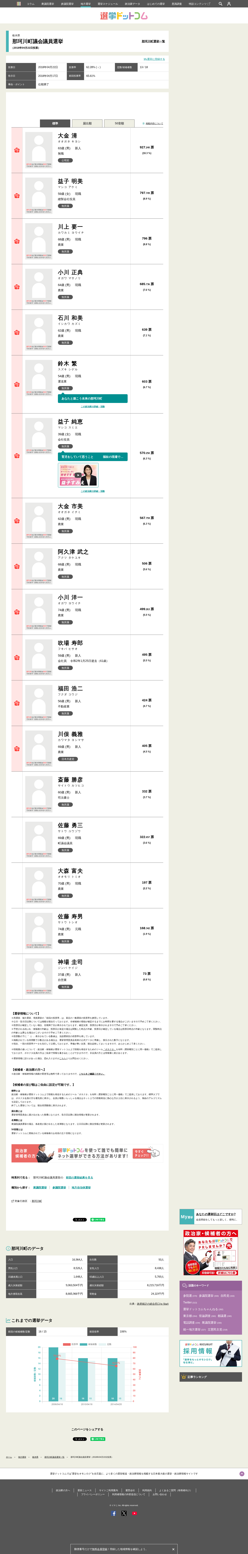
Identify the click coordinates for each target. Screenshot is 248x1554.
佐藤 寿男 (70, 918)
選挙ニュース (85, 1490)
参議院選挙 (67, 3)
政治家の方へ (63, 1490)
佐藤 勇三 (70, 827)
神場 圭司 (70, 964)
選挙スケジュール (108, 3)
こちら (62, 1058)
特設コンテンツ (198, 3)
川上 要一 (71, 229)
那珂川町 (37, 1201)
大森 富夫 (70, 873)
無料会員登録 (99, 1549)
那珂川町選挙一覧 (153, 41)
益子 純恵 (70, 424)
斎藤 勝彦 (71, 782)
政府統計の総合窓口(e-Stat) (153, 1303)
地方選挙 (86, 3)
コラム (30, 3)
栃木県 (35, 1457)
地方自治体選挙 (81, 1187)
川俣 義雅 (71, 736)
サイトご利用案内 (108, 1490)
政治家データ (132, 3)
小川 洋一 (70, 599)
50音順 (119, 123)
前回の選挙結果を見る (79, 1177)
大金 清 (69, 138)
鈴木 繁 (68, 365)
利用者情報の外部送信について (128, 1494)
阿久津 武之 (73, 554)
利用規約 (147, 1490)
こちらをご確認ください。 (92, 1074)
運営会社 (130, 1490)
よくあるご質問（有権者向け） (175, 1490)
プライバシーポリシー (93, 1494)
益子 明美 (70, 183)
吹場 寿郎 (70, 645)
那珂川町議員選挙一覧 (54, 1457)
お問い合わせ (160, 1494)
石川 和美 (70, 320)
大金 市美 (70, 508)
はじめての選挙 (156, 3)
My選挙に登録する (154, 59)
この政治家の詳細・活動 (93, 406)
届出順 (87, 123)
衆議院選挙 (47, 3)
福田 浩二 (70, 690)
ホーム (9, 1457)
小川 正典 (70, 274)
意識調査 (177, 3)
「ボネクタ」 (109, 1049)
